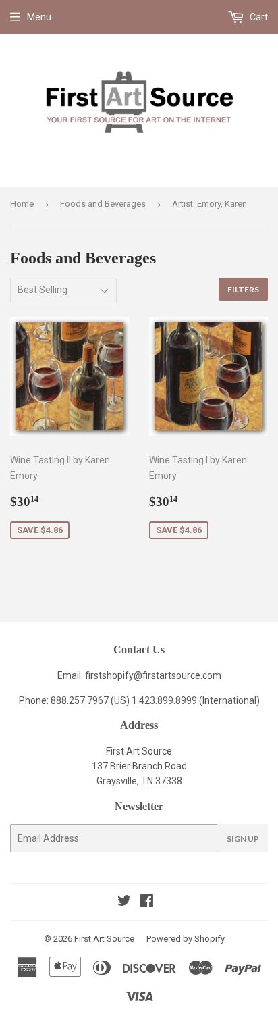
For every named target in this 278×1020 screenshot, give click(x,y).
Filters (243, 289)
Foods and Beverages (103, 204)
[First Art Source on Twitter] (124, 902)
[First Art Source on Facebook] (147, 902)
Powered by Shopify (185, 939)
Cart (258, 16)
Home (22, 204)
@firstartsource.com (177, 675)
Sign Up (243, 839)
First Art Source (104, 939)
